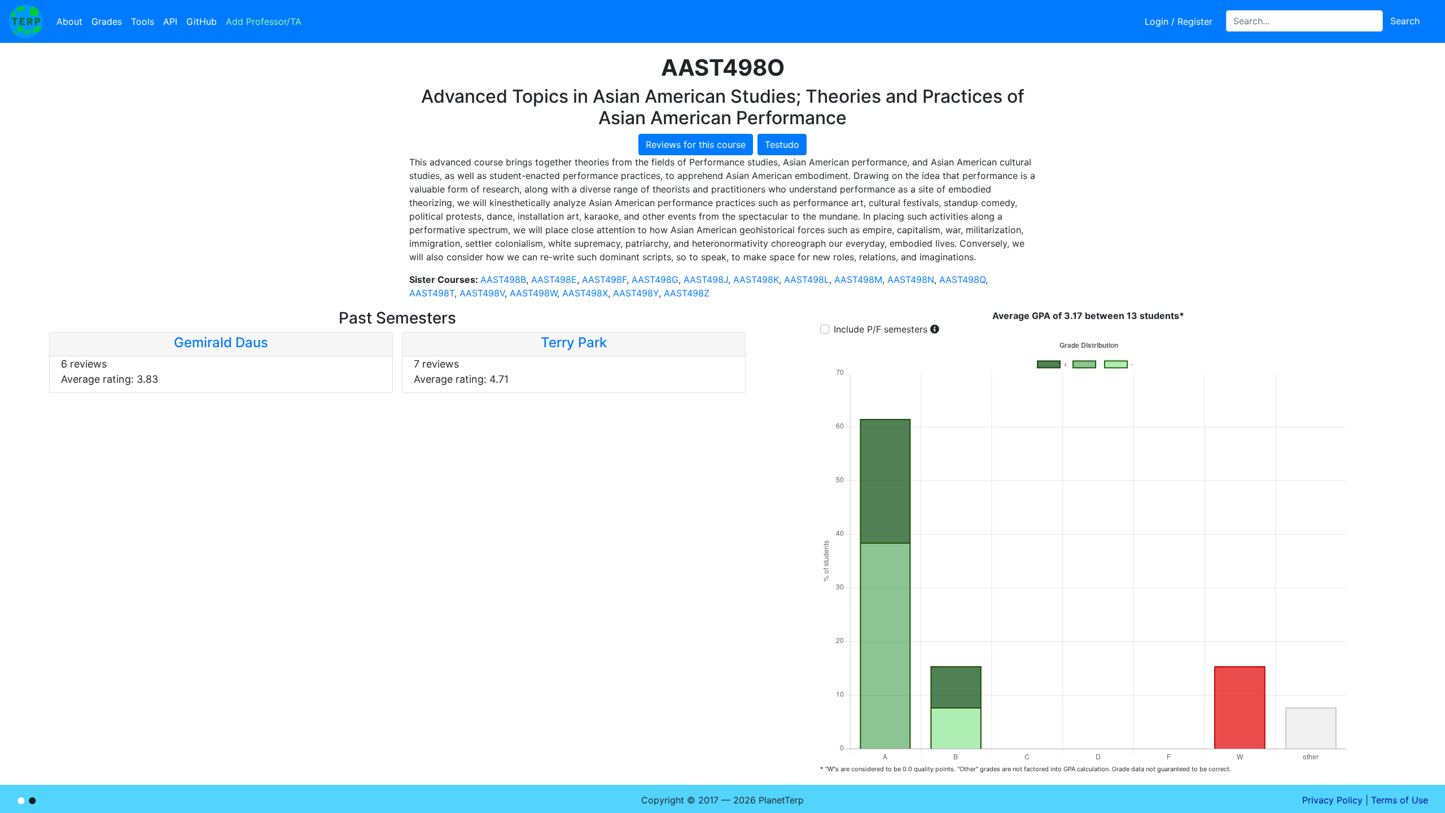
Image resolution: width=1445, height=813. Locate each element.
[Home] (26, 21)
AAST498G (655, 279)
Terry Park (574, 342)
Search (1405, 21)
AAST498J (706, 279)
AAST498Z (687, 293)
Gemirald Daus (221, 342)
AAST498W (533, 293)
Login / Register (1178, 21)
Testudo (782, 144)
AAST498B (503, 279)
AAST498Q (962, 279)
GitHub (201, 21)
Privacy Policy (1332, 800)
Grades (106, 21)
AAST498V (482, 293)
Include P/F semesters (880, 329)
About (69, 21)
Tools (142, 21)
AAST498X (585, 293)
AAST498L (806, 279)
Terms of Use (1399, 800)
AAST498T (431, 293)
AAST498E (554, 279)
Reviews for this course (696, 144)
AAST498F (604, 279)
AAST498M (858, 279)
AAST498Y (636, 293)
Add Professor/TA (263, 21)
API (170, 21)
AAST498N (910, 279)
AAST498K (756, 279)
